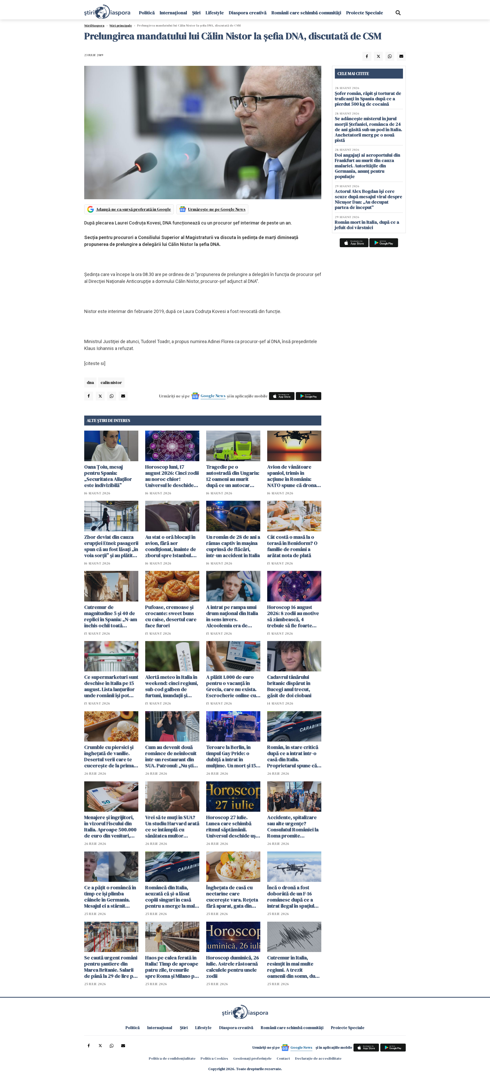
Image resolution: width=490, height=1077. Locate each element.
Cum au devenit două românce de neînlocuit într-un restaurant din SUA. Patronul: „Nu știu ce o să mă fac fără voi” (171, 756)
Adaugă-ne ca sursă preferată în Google (133, 209)
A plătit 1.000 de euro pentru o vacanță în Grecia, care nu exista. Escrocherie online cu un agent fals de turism (232, 686)
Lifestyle (215, 12)
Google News (213, 395)
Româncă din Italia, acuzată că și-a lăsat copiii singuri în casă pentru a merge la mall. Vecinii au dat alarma (171, 896)
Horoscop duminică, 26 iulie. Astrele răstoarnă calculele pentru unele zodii (232, 967)
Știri (196, 12)
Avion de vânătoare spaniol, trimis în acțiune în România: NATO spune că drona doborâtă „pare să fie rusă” (291, 476)
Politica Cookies (214, 1058)
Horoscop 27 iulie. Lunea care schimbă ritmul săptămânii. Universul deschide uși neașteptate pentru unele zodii (231, 826)
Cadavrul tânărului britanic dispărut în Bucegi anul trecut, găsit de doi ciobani (289, 686)
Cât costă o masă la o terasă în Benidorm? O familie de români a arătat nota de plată (292, 546)
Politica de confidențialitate (172, 1058)
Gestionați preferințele (252, 1058)
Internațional (173, 12)
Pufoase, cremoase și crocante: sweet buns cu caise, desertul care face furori (171, 616)
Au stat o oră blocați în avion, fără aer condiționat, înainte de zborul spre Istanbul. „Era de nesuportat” (170, 546)
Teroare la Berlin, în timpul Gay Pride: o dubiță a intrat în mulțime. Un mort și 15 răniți (231, 756)
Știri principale (120, 25)
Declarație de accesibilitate (318, 1058)
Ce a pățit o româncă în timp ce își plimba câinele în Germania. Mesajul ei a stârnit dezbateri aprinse (110, 896)
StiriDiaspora (94, 25)
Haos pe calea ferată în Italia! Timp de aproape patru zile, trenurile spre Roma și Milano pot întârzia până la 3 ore (172, 967)
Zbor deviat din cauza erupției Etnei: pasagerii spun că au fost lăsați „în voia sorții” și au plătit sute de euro (111, 546)
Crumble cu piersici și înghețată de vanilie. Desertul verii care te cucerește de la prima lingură (109, 756)
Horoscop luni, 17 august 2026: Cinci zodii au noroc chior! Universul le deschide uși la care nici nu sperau (172, 476)
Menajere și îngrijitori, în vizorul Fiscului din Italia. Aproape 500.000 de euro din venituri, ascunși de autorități (110, 826)
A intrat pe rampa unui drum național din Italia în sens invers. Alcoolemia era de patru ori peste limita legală (232, 616)
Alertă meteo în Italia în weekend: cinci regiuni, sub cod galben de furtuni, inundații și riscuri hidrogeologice (171, 686)
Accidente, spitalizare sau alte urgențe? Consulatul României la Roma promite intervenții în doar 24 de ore (292, 826)
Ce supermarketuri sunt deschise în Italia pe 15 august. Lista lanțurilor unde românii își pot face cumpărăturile (111, 686)
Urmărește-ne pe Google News (217, 209)
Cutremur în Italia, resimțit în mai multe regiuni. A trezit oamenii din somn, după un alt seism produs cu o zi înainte (294, 967)
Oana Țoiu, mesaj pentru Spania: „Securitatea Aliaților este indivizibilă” (108, 476)
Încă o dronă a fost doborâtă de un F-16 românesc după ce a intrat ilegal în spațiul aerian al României (290, 896)
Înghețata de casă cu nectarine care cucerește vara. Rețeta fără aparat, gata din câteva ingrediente (232, 896)
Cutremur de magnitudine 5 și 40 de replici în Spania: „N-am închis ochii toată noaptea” (110, 616)
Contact (283, 1058)
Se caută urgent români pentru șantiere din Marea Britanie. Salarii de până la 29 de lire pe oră (110, 967)
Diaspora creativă (247, 12)
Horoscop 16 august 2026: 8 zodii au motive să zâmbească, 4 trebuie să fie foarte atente (293, 616)
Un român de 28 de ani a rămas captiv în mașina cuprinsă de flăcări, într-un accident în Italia (233, 546)
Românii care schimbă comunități (306, 12)
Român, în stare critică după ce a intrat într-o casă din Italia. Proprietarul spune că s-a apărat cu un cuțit (292, 756)
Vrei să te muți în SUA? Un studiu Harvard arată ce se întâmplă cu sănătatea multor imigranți (172, 826)
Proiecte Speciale (364, 12)
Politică (147, 12)
